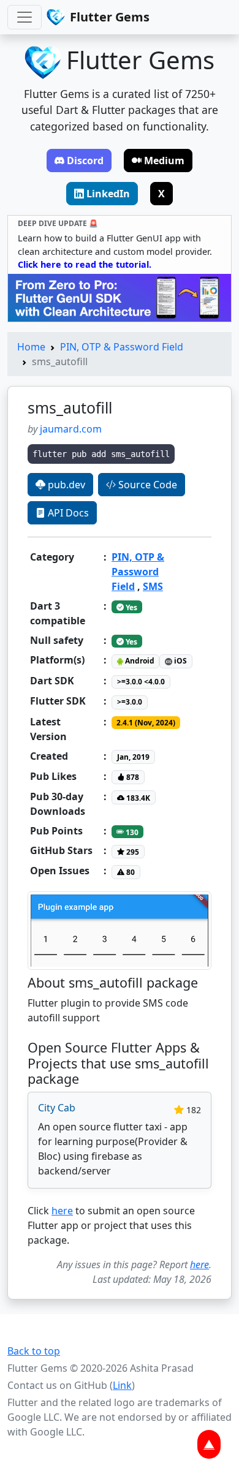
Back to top (33, 1351)
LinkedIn (108, 193)
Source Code (146, 484)
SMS (153, 586)
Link (122, 1385)
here (62, 1210)
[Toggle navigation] (24, 17)
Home (31, 347)
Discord (85, 160)
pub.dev (65, 484)
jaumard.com (71, 429)
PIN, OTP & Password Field (121, 347)
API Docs (67, 513)
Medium (164, 160)
